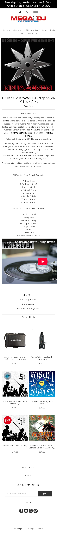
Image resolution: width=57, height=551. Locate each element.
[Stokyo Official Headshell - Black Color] (42, 354)
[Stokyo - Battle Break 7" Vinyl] (15, 443)
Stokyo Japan (17, 30)
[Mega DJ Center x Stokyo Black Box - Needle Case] (15, 354)
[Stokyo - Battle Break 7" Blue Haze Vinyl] (15, 398)
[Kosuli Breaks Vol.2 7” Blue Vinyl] (42, 399)
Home (5, 30)
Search (28, 475)
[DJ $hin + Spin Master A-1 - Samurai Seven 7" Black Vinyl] (42, 443)
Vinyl (34, 299)
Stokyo (31, 304)
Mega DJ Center (36, 528)
